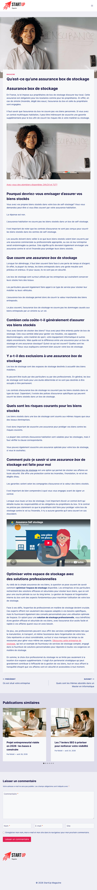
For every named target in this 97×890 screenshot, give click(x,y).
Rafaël (12, 754)
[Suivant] (90, 734)
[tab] (43, 763)
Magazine (11, 74)
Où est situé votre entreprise (16, 681)
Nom (7, 826)
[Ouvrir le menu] (92, 5)
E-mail (39, 826)
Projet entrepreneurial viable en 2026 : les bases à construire (23, 746)
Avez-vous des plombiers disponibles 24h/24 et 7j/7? (32, 184)
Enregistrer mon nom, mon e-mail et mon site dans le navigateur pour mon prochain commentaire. (47, 832)
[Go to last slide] (7, 734)
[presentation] (24, 722)
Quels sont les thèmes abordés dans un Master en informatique (75, 683)
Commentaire (11, 794)
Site (68, 826)
